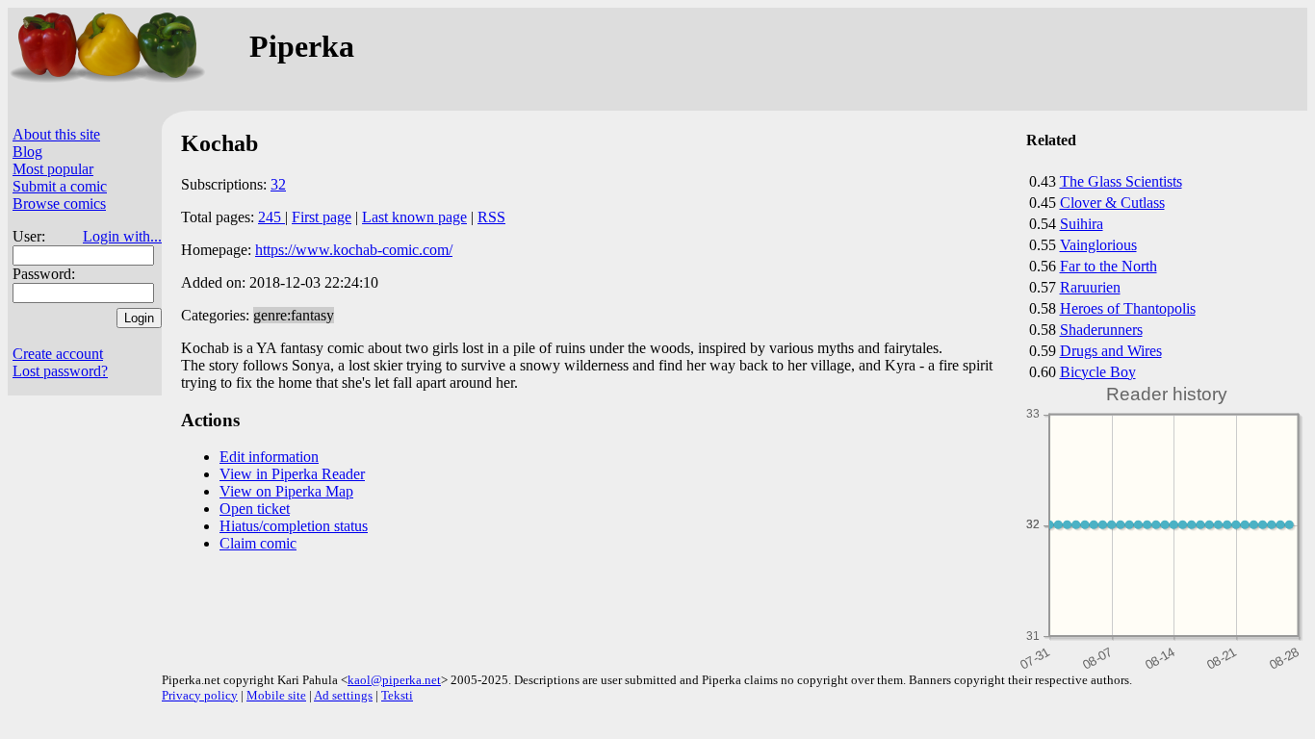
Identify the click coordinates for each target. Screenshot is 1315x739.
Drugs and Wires (1111, 351)
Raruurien (1090, 287)
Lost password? (60, 371)
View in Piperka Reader (292, 474)
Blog (27, 151)
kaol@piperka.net (394, 680)
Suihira (1081, 224)
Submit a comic (60, 186)
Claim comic (258, 543)
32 (278, 184)
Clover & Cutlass (1112, 202)
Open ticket (254, 508)
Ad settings (343, 695)
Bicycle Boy (1098, 372)
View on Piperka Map (286, 491)
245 (271, 217)
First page (321, 217)
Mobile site (276, 695)
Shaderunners (1101, 329)
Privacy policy (200, 695)
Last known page (414, 217)
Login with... (122, 236)
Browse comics (59, 203)
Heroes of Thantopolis (1128, 308)
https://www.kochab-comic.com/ (353, 250)
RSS (491, 217)
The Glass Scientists (1121, 181)
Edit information (269, 456)
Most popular (53, 169)
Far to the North (1108, 266)
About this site (56, 134)
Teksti (397, 695)
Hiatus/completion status (293, 526)
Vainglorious (1098, 245)
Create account (58, 353)
